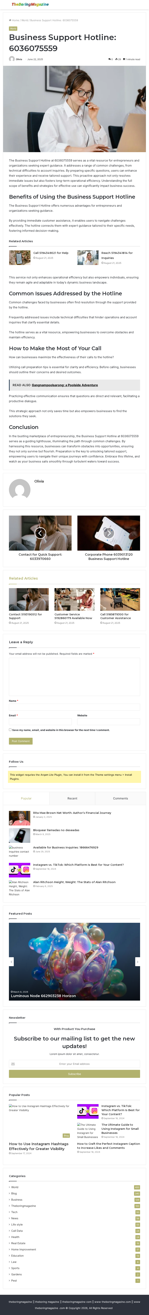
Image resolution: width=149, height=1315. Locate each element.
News (14, 1218)
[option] (74, 962)
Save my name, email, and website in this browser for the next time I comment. (61, 730)
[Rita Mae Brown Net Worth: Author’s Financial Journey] (19, 818)
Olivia (19, 59)
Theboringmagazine (23, 1205)
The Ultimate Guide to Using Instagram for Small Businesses (120, 1129)
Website (82, 715)
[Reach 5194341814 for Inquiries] (88, 257)
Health (15, 1237)
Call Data (17, 1230)
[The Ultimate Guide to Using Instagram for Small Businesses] (88, 1131)
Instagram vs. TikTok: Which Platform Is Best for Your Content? (78, 865)
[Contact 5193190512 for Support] (29, 599)
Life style (17, 1224)
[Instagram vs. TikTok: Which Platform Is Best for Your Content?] (19, 870)
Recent (72, 798)
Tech (14, 1212)
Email (13, 715)
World (24, 20)
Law (13, 1261)
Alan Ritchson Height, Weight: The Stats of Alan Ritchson (74, 882)
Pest (14, 1280)
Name (13, 700)
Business (16, 1199)
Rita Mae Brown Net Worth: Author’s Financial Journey (72, 813)
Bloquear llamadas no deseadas (56, 830)
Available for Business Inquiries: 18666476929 (65, 847)
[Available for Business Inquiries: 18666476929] (19, 853)
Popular (26, 798)
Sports (15, 1268)
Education (17, 1255)
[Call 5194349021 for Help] (19, 257)
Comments (120, 798)
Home (15, 20)
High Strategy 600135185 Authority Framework (52, 996)
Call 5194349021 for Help (50, 253)
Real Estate (18, 1243)
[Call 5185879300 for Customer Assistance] (120, 599)
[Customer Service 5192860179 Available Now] (74, 599)
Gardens (16, 1274)
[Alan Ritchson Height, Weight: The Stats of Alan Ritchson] (19, 888)
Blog (14, 1193)
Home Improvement (23, 1249)
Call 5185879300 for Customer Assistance (115, 616)
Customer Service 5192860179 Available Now (73, 616)
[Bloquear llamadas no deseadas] (19, 835)
